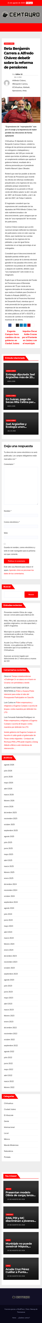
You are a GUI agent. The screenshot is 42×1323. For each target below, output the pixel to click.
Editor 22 (19, 74)
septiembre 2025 (11, 830)
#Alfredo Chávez (19, 80)
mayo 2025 (8, 854)
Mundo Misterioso (11, 1145)
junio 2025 (8, 848)
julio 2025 (8, 842)
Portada (7, 1157)
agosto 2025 (9, 836)
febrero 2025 (9, 872)
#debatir (26, 87)
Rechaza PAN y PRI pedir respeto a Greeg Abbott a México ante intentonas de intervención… (21, 745)
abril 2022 (8, 1075)
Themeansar (21, 1312)
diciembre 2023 (10, 956)
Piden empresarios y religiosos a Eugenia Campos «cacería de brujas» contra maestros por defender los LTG (20, 724)
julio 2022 (8, 1057)
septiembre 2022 (11, 1045)
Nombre (7, 511)
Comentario (9, 464)
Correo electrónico (12, 522)
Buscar (7, 586)
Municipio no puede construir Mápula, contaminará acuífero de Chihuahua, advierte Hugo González (19, 634)
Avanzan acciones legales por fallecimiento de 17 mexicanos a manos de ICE (20, 658)
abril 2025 (8, 860)
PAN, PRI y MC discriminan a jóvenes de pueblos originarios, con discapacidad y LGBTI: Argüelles (20, 623)
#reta (25, 91)
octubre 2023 (9, 968)
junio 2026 (8, 777)
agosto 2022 (9, 1051)
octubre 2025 (9, 824)
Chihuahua (8, 1103)
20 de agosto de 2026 (16, 1199)
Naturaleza (8, 1151)
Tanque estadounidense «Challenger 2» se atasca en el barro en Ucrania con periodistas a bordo (20, 679)
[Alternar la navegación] (22, 27)
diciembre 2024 (10, 884)
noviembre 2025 (10, 818)
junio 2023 (8, 992)
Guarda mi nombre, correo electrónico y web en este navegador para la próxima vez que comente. (19, 550)
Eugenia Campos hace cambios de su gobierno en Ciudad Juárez (12, 337)
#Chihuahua (17, 87)
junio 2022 (8, 1063)
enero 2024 (8, 950)
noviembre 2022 (10, 1034)
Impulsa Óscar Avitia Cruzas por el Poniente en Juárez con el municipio (29, 337)
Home (14, 1318)
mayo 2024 (8, 926)
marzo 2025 (9, 866)
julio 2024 (8, 914)
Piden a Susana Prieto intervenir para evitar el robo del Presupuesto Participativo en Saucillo (19, 694)
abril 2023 (8, 1004)
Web (6, 533)
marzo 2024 (9, 938)
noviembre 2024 (10, 890)
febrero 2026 (9, 801)
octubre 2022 (9, 1040)
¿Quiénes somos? (24, 1318)
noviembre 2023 (10, 962)
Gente (6, 1121)
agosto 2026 (9, 765)
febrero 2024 (9, 944)
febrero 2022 (9, 1087)
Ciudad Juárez (9, 43)
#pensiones (17, 91)
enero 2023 (8, 1022)
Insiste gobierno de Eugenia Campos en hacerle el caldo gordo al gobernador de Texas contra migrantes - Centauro (20, 735)
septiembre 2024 (11, 902)
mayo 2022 (8, 1069)
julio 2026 (8, 771)
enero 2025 (8, 878)
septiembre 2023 (11, 974)
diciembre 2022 (10, 1028)
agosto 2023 (9, 980)
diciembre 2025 (10, 813)
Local (6, 1133)
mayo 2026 (8, 783)
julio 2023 (8, 986)
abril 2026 (8, 789)
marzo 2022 (9, 1081)
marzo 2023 (9, 1010)
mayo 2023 (8, 998)
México (7, 1139)
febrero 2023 (9, 1016)
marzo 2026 (9, 795)
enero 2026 (8, 807)
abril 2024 (8, 932)
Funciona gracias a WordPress (15, 1309)
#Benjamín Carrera (19, 84)
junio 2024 (8, 920)
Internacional (9, 1127)
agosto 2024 (9, 908)
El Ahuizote (8, 1115)
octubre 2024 (9, 896)
